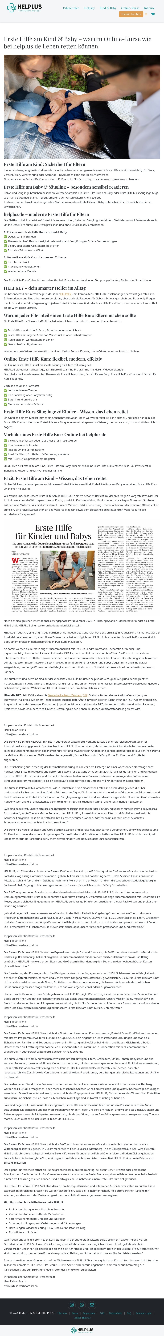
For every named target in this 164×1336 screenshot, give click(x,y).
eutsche (55, 695)
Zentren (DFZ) (79, 695)
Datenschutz (115, 1313)
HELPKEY (65, 294)
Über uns (62, 1313)
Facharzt (65, 695)
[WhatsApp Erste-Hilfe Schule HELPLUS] (82, 1305)
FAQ (129, 1313)
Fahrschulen (71, 8)
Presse (75, 1313)
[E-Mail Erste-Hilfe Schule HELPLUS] (92, 1305)
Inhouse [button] (149, 8)
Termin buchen (131, 14)
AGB (102, 1313)
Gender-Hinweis (82, 1317)
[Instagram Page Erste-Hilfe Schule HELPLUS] (72, 1305)
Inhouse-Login (144, 1313)
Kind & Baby (108, 8)
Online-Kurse (130, 8)
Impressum (89, 1313)
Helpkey (89, 8)
